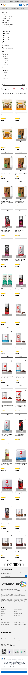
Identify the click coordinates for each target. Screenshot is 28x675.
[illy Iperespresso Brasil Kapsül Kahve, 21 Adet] (21, 513)
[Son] (25, 564)
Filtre (12, 93)
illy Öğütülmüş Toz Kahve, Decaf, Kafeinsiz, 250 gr (20, 377)
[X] (8, 645)
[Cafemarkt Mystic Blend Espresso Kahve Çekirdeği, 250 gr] (21, 163)
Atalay (2, 640)
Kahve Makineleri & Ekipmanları (12, 8)
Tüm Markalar (17, 640)
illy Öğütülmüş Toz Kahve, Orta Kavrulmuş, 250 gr (21, 347)
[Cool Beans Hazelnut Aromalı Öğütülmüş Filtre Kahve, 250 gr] (7, 134)
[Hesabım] (24, 5)
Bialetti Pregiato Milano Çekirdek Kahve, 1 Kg (5, 260)
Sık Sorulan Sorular (5, 622)
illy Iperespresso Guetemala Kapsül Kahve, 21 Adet (20, 552)
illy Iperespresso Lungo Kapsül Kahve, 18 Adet (7, 493)
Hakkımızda (3, 609)
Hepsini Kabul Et (14, 672)
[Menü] (1, 5)
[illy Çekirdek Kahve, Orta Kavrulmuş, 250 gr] (21, 309)
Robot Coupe (4, 635)
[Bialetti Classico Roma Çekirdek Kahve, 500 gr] (21, 484)
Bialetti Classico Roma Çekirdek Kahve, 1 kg (5, 231)
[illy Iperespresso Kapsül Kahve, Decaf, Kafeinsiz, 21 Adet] (7, 338)
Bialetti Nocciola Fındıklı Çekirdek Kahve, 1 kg (5, 522)
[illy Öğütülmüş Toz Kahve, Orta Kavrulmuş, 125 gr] (7, 396)
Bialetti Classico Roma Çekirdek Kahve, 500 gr (19, 493)
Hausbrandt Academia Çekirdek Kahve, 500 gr (19, 435)
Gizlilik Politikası (4, 626)
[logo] (4, 5)
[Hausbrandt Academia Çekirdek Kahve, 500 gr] (21, 425)
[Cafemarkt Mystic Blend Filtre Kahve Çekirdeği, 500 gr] (21, 192)
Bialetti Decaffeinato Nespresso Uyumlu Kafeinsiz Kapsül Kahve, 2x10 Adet (6, 289)
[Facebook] (2, 645)
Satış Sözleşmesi (5, 624)
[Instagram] (11, 645)
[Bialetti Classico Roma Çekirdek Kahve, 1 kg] (7, 221)
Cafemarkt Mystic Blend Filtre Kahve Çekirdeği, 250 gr (6, 173)
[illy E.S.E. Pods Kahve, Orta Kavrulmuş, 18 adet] (21, 250)
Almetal (16, 636)
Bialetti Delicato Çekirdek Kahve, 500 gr (19, 231)
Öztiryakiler (16, 638)
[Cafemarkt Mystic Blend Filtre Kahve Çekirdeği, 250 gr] (7, 163)
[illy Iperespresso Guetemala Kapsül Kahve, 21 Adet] (21, 542)
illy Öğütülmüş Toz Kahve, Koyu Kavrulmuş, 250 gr (7, 377)
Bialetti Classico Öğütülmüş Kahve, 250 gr (6, 318)
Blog (2, 615)
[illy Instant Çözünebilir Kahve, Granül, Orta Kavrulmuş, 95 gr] (21, 396)
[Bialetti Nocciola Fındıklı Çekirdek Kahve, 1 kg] (7, 513)
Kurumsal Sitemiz (18, 613)
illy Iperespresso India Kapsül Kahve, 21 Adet (7, 552)
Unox (15, 635)
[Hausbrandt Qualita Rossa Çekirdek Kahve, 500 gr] (7, 454)
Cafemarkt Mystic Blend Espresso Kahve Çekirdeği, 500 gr (7, 202)
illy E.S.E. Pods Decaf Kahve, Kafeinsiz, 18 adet (6, 435)
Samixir (3, 636)
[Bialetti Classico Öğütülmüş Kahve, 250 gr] (7, 309)
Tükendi (20, 152)
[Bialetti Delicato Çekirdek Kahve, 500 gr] (21, 221)
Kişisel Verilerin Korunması (20, 624)
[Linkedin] (5, 645)
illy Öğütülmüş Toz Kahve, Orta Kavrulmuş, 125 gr (7, 406)
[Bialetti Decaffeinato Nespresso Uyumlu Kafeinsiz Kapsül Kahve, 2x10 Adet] (7, 279)
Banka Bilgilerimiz (18, 609)
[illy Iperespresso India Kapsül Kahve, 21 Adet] (7, 542)
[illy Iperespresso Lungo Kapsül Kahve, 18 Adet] (7, 484)
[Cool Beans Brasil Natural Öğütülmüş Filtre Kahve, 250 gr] (7, 105)
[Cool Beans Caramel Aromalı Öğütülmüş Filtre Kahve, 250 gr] (21, 105)
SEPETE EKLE (7, 123)
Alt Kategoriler (6, 93)
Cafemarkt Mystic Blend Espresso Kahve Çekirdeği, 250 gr (21, 173)
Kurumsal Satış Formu (19, 622)
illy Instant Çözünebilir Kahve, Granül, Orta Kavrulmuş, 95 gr (20, 406)
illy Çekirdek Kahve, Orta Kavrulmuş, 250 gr (19, 318)
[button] (1, 89)
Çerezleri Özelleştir (14, 669)
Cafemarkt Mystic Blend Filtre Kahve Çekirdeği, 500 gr (20, 202)
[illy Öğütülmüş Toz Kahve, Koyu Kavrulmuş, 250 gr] (7, 367)
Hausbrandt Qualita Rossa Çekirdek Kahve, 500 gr (6, 464)
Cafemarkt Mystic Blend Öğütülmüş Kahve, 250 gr (20, 143)
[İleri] (21, 564)
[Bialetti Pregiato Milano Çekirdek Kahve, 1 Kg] (7, 250)
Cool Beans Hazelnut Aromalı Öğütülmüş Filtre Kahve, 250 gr (7, 143)
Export (2, 611)
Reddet (18, 663)
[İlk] (3, 564)
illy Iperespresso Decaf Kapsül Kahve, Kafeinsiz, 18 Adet (21, 464)
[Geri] (6, 564)
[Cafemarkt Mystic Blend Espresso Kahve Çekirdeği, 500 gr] (7, 192)
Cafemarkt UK (17, 615)
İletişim (3, 613)
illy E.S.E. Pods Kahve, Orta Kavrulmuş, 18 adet (20, 260)
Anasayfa (3, 8)
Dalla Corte (3, 638)
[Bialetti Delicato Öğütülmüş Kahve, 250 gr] (21, 279)
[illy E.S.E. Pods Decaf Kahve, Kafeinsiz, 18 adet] (7, 425)
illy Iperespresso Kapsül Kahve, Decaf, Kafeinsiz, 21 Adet (7, 347)
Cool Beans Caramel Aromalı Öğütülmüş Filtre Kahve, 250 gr (21, 114)
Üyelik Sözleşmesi (5, 628)
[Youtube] (14, 645)
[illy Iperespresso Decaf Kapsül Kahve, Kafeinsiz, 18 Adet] (21, 454)
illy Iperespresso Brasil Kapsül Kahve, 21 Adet (21, 522)
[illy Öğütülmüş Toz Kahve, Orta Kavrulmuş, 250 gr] (21, 338)
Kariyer (15, 611)
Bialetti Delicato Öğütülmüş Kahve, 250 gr (20, 289)
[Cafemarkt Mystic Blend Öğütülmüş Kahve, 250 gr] (21, 134)
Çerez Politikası (17, 626)
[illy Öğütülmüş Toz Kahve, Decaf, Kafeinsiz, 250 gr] (21, 367)
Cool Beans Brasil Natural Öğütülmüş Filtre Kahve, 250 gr (7, 114)
